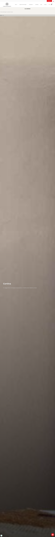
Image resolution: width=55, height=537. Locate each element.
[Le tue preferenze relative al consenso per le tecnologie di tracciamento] (1, 535)
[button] (49, 1)
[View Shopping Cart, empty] (51, 4)
